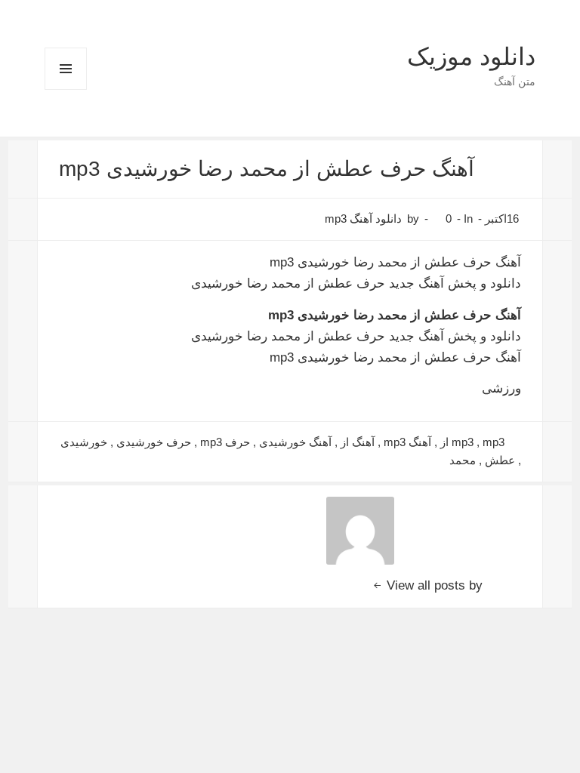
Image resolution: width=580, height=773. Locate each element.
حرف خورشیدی (153, 442)
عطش (500, 460)
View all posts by (433, 585)
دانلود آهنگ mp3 (363, 218)
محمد (462, 460)
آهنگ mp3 (407, 442)
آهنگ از (358, 442)
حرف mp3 (225, 442)
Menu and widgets (65, 89)
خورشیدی (83, 442)
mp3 (463, 442)
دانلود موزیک (471, 56)
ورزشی (501, 388)
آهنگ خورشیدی (295, 442)
